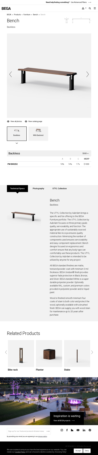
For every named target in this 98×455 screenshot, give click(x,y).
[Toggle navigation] (94, 8)
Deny (87, 451)
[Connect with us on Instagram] (62, 430)
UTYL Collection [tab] (59, 188)
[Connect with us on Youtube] (78, 430)
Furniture (27, 15)
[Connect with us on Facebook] (67, 430)
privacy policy (42, 436)
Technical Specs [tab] (17, 188)
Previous (10, 74)
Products (17, 15)
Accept (78, 451)
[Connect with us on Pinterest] (90, 430)
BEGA (9, 15)
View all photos (16, 121)
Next (87, 74)
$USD (85, 153)
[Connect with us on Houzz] (72, 430)
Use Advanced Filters (79, 2)
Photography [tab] (38, 188)
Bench (35, 15)
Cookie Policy (20, 452)
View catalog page (35, 121)
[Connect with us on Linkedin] (84, 430)
